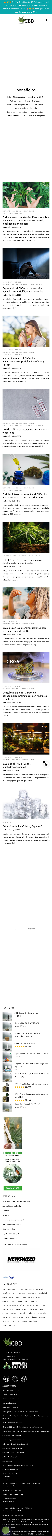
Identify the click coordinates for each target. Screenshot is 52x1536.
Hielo (24, 1309)
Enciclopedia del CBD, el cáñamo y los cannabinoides (20, 1412)
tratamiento (7, 1325)
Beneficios (32, 1293)
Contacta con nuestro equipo (12, 1399)
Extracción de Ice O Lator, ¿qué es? (22, 826)
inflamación (33, 1309)
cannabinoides (20, 1297)
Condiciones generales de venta (13, 1448)
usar (14, 1325)
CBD (38, 1297)
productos (31, 1313)
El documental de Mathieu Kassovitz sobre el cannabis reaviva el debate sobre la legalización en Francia (26, 220)
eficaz (22, 1305)
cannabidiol (42, 1293)
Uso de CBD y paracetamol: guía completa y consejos (26, 431)
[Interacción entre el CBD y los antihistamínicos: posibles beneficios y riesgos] (26, 331)
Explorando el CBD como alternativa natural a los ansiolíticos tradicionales (23, 289)
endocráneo (40, 1305)
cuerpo (13, 1301)
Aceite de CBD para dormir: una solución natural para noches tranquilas (26, 1431)
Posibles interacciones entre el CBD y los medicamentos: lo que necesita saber (25, 495)
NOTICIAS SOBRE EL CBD (11, 1390)
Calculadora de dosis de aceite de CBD (15, 1444)
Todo (9, 97)
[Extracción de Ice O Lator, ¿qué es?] (26, 803)
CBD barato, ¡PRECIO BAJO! (12, 1435)
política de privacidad (10, 1457)
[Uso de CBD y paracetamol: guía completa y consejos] (26, 404)
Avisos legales (7, 1461)
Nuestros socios (36, 112)
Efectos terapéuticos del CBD (12, 1423)
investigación (18, 1317)
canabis (31, 1297)
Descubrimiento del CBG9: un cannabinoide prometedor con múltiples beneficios (25, 696)
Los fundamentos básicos (17, 112)
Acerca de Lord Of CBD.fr (11, 1394)
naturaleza (14, 1313)
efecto (27, 1301)
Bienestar (36, 100)
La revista (39, 104)
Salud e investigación (36, 115)
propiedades (41, 1313)
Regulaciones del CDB (16, 115)
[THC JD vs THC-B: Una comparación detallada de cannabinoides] (26, 537)
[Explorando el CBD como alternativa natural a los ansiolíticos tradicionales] (26, 263)
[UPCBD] (15, 1365)
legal (41, 1309)
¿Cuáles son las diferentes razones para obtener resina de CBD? (24, 629)
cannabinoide (8, 1297)
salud (27, 1317)
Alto (11, 1309)
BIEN (14, 1293)
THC (14, 1321)
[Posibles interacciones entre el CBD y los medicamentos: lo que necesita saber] (26, 469)
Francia (5, 1309)
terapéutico (33, 1321)
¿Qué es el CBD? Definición (12, 1407)
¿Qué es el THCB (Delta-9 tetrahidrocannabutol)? (17, 765)
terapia (24, 1321)
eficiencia (30, 1305)
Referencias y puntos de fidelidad (13, 1440)
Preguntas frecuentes (9, 1403)
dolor (20, 1301)
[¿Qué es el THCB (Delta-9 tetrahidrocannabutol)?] (26, 739)
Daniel (7, 227)
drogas (5, 1313)
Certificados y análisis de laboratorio (14, 1453)
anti (4, 1289)
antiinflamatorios (27, 1289)
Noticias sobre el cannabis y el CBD (28, 97)
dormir (34, 1317)
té (18, 1321)
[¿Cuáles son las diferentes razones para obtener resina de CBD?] (26, 603)
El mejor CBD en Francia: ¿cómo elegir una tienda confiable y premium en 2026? (26, 1417)
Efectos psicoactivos (10, 1305)
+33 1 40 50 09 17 (17, 1490)
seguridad (6, 1321)
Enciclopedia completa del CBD (20, 104)
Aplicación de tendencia (20, 100)
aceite (18, 1309)
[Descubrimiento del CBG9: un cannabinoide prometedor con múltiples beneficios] (26, 667)
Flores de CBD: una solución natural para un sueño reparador (23, 1427)
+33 (17, 1515)
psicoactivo (7, 1317)
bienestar (22, 1293)
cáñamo (5, 1301)
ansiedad (39, 1289)
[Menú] (4, 20)
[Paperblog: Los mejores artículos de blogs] (9, 1277)
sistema (42, 1317)
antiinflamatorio (13, 1289)
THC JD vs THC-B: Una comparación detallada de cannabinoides (22, 561)
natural (22, 1313)
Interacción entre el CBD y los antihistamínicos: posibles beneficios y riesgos (23, 362)
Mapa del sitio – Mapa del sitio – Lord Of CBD (18, 1465)
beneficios (6, 1293)
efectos (34, 1301)
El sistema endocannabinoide (25, 108)
